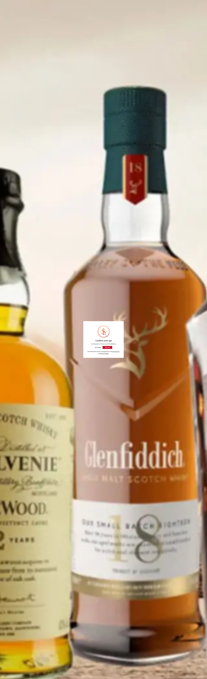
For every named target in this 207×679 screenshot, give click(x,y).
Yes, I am (107, 347)
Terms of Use (115, 351)
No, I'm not (98, 347)
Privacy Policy (105, 353)
